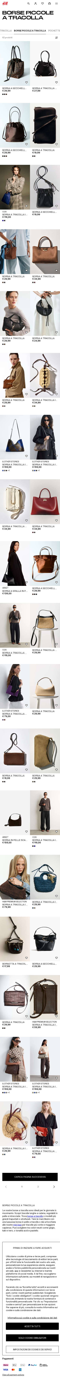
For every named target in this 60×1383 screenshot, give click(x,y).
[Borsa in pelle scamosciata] (15, 812)
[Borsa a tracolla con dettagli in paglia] (45, 625)
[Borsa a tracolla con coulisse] (45, 63)
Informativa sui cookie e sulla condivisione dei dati (32, 1318)
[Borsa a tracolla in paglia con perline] (45, 375)
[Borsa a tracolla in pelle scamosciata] (15, 877)
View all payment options (13, 1375)
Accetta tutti (32, 1326)
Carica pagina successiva (30, 1177)
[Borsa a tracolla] (45, 125)
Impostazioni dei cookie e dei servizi (32, 1349)
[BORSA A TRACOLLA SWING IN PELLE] (15, 625)
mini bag (17, 1225)
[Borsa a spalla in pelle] (15, 563)
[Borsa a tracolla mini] (15, 686)
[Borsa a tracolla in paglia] (15, 1123)
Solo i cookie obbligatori (32, 1338)
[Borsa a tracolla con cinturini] (15, 501)
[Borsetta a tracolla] (15, 939)
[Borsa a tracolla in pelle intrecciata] (15, 437)
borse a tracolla (35, 1216)
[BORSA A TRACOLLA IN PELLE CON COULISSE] (15, 187)
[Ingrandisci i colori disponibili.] (5, 94)
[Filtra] (56, 37)
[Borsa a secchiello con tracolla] (15, 63)
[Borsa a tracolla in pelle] (45, 997)
